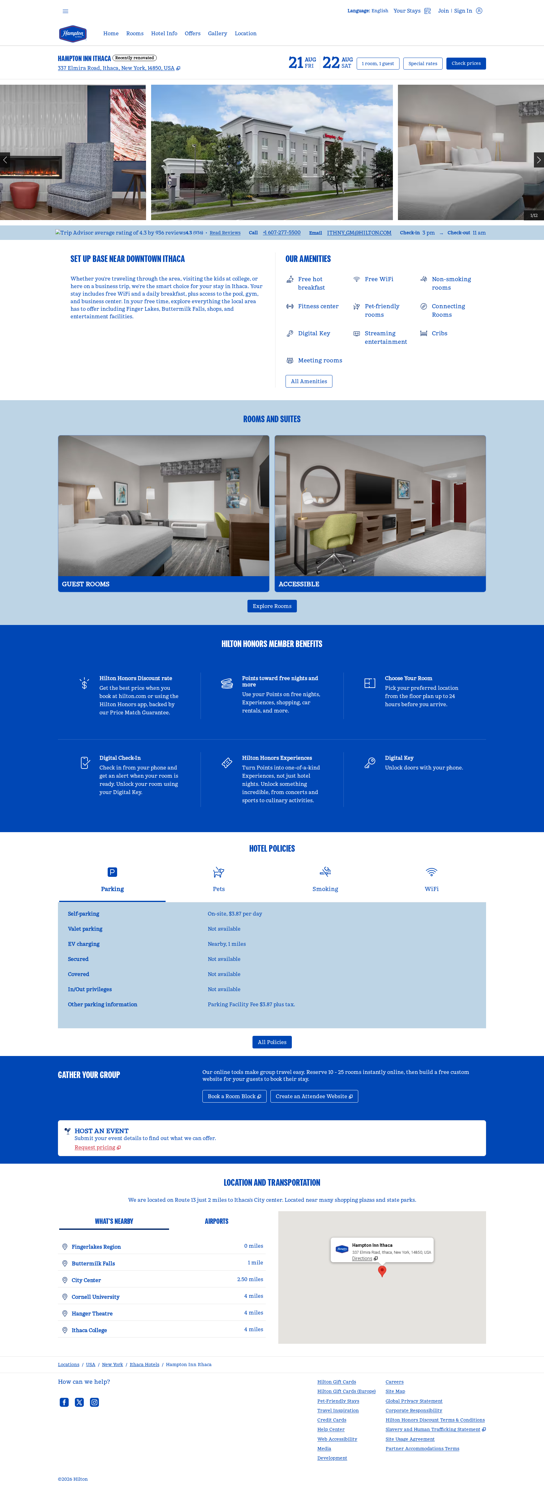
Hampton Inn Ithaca (189, 1364)
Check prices (469, 63)
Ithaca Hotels (144, 1364)
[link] (282, 232)
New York (112, 1364)
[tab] (112, 882)
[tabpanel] (272, 965)
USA (90, 1364)
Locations (68, 1364)
